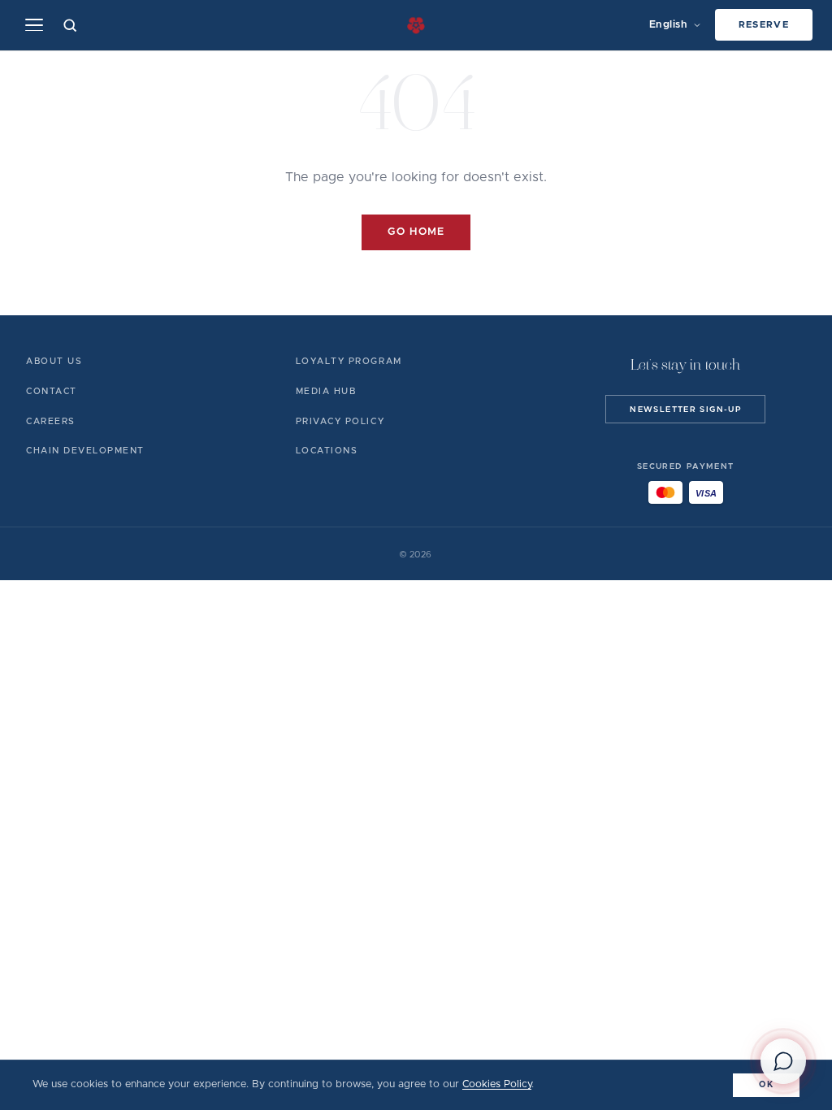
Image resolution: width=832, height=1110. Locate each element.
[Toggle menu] (34, 25)
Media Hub (326, 391)
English (668, 25)
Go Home (416, 232)
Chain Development (85, 450)
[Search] (70, 24)
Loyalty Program (349, 361)
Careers (51, 421)
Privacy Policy (340, 421)
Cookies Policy (496, 1084)
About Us (54, 361)
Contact (51, 391)
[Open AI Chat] (783, 1061)
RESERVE (764, 24)
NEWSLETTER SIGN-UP (685, 409)
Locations (327, 450)
